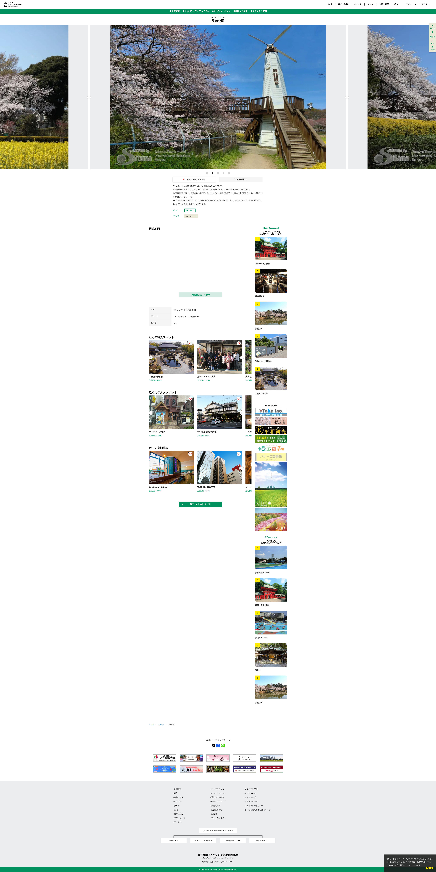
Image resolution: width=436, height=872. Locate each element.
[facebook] (218, 745)
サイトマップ (250, 797)
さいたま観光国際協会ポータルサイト (218, 830)
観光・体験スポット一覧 (200, 504)
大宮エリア (189, 210)
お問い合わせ (250, 793)
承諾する (429, 868)
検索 (432, 43)
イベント (358, 4)
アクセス (426, 4)
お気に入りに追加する (196, 179)
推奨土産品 (384, 4)
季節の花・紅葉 (217, 797)
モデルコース (410, 4)
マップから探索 (217, 789)
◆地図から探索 (240, 11)
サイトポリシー (251, 801)
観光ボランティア (218, 801)
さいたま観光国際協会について (257, 810)
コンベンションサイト (203, 840)
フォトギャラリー (218, 818)
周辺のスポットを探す (201, 295)
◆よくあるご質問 (258, 11)
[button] (347, 97)
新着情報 (177, 789)
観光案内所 (215, 806)
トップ (151, 725)
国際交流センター (232, 840)
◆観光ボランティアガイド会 (195, 11)
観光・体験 (343, 4)
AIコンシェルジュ (218, 793)
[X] (213, 745)
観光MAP (432, 28)
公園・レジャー (190, 216)
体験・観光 (178, 797)
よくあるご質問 (251, 789)
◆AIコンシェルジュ (221, 11)
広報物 (214, 814)
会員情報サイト (262, 840)
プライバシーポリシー (254, 806)
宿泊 (396, 4)
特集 (330, 4)
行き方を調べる (241, 179)
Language (432, 49)
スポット (161, 725)
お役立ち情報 (216, 810)
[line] (223, 745)
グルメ (370, 4)
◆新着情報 (174, 11)
